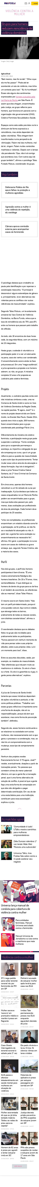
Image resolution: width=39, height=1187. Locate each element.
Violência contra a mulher (19, 12)
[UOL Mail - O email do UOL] (26, 3)
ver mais (18, 1166)
